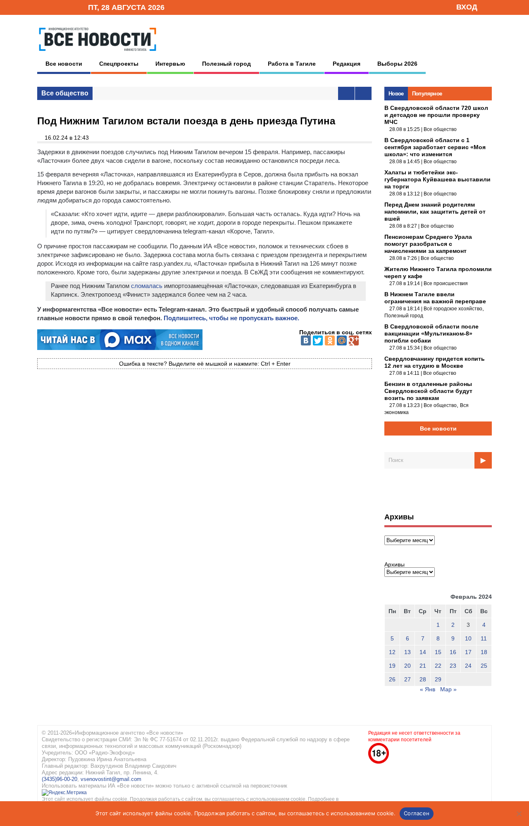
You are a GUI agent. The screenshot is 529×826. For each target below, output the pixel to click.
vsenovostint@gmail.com (111, 779)
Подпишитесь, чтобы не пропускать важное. (231, 317)
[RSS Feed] (55, 7)
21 (422, 665)
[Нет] (519, 813)
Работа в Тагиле (292, 63)
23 (453, 665)
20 (407, 665)
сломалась (146, 285)
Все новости (63, 63)
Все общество (64, 93)
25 (484, 665)
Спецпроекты (118, 63)
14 (422, 652)
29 (438, 679)
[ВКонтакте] (306, 340)
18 (484, 652)
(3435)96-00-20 (59, 779)
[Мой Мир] (342, 340)
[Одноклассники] (330, 340)
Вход (466, 7)
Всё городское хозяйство (453, 309)
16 (453, 652)
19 (392, 665)
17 (468, 652)
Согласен (416, 813)
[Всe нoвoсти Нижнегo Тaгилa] (97, 53)
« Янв (427, 689)
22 (438, 665)
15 (438, 652)
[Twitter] (318, 340)
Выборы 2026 (397, 63)
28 (422, 679)
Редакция (346, 63)
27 (407, 679)
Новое (396, 93)
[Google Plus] (354, 340)
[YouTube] (67, 7)
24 (468, 665)
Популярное (427, 93)
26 (392, 679)
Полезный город (226, 63)
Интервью (170, 63)
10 (468, 638)
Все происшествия (446, 283)
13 (407, 652)
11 (484, 638)
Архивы (394, 564)
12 (392, 652)
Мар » (448, 689)
